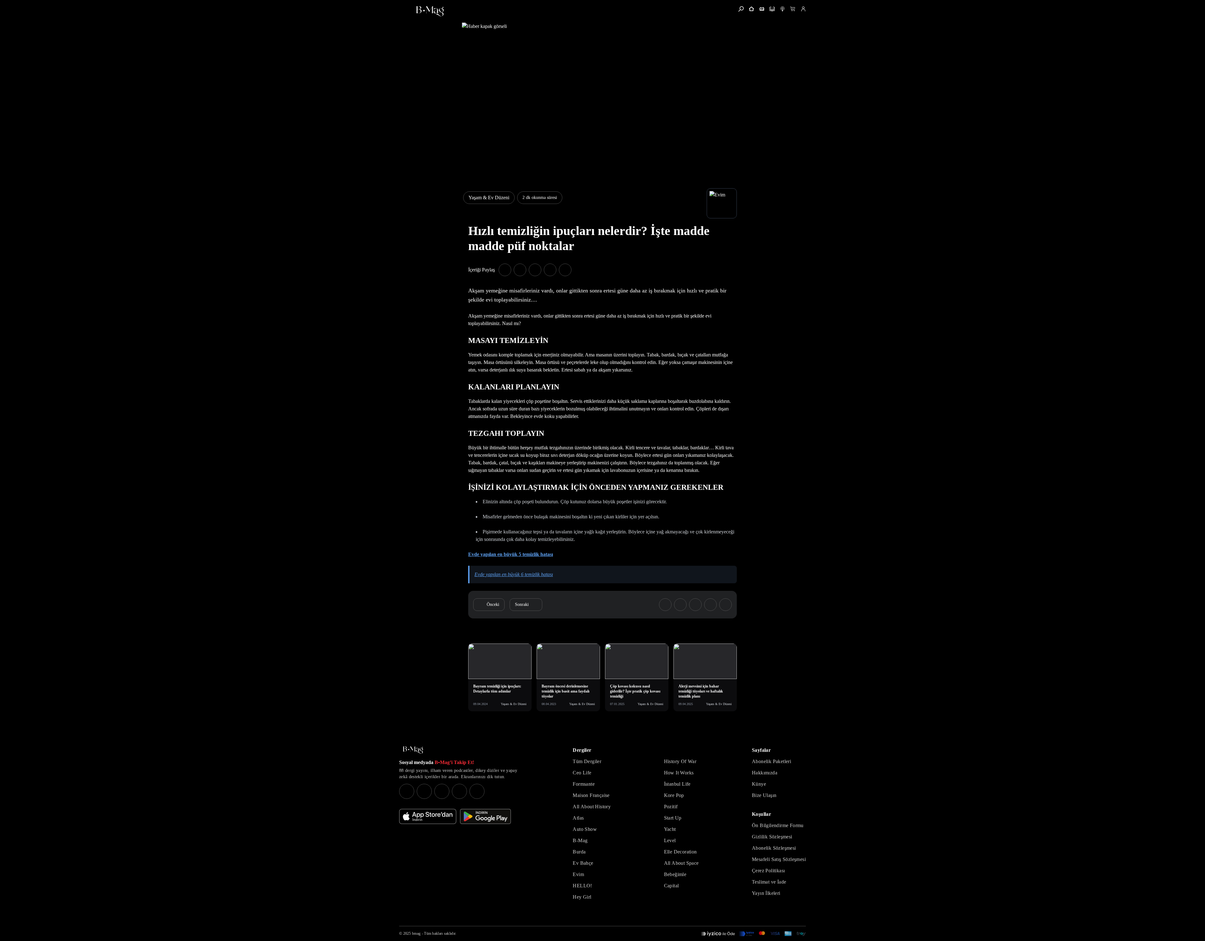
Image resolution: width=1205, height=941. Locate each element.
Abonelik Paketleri (771, 761)
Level (670, 840)
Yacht (670, 829)
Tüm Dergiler (587, 761)
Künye (759, 784)
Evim (578, 874)
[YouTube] (424, 791)
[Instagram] (406, 791)
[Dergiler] (761, 9)
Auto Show (585, 829)
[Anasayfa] (751, 9)
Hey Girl (582, 897)
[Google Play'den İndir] (485, 816)
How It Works (679, 772)
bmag (416, 933)
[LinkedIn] (459, 791)
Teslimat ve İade (769, 882)
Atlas (578, 818)
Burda (579, 851)
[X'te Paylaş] (520, 270)
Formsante (584, 784)
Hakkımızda (764, 772)
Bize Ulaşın (764, 795)
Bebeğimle (675, 874)
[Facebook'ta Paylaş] (505, 270)
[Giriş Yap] (803, 9)
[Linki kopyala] (565, 270)
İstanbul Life (677, 784)
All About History (592, 806)
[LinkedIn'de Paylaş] (550, 270)
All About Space (681, 863)
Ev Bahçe (583, 863)
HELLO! (582, 885)
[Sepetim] (792, 9)
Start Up (673, 818)
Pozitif (671, 806)
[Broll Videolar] (782, 9)
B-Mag (580, 840)
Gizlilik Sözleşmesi (772, 836)
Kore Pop (674, 795)
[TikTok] (477, 791)
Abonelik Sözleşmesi (774, 848)
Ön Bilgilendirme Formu (778, 825)
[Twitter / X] (441, 791)
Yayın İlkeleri (766, 893)
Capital (671, 885)
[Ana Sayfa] (413, 750)
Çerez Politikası (768, 870)
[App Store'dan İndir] (427, 816)
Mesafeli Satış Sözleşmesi (779, 859)
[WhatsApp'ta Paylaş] (535, 270)
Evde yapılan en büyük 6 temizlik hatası (513, 574)
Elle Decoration (680, 851)
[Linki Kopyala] (725, 604)
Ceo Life (582, 772)
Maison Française (591, 795)
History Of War (680, 761)
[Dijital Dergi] (772, 9)
